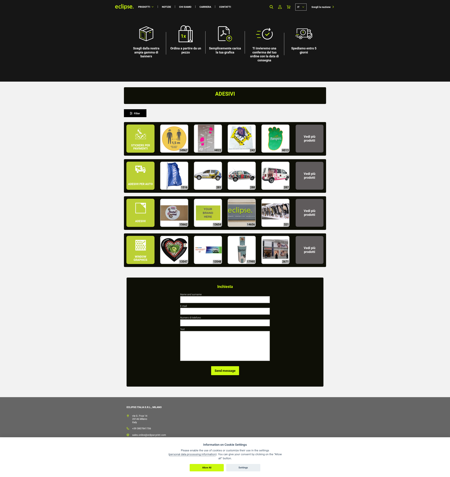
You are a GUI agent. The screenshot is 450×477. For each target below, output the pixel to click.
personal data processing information (192, 454)
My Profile (280, 7)
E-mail (183, 306)
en (301, 6)
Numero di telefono (190, 317)
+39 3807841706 (141, 428)
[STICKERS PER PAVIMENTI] (141, 154)
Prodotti (144, 6)
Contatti (225, 6)
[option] (225, 41)
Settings (243, 467)
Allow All (206, 467)
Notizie (166, 6)
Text (182, 329)
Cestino (288, 7)
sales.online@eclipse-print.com (149, 435)
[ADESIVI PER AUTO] (141, 191)
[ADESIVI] (141, 228)
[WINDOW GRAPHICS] (141, 265)
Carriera (205, 6)
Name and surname (191, 294)
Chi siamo (185, 6)
